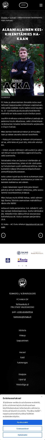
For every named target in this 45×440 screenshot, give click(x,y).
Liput (23, 5)
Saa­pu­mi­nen (22, 340)
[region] (22, 417)
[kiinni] (42, 396)
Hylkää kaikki (22, 435)
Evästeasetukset (22, 428)
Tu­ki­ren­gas (22, 362)
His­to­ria (22, 330)
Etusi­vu (4, 17)
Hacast (22, 352)
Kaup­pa (22, 374)
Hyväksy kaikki (22, 422)
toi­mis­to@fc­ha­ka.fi (22, 317)
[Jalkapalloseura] (5, 5)
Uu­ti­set (13, 17)
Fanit (22, 357)
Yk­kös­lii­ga (21, 384)
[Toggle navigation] (41, 5)
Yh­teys (22, 335)
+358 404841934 (25, 312)
